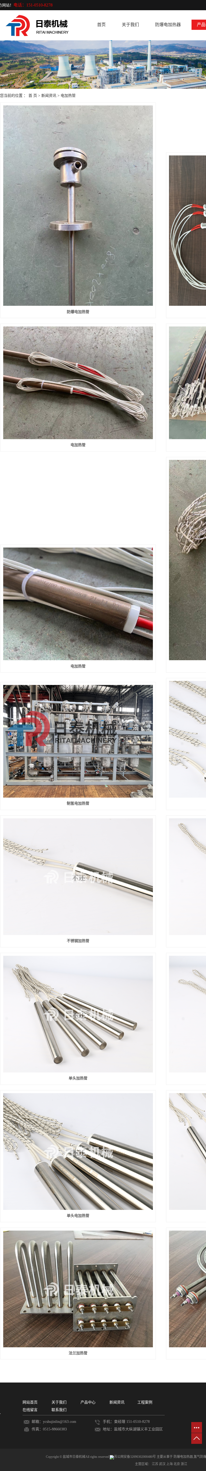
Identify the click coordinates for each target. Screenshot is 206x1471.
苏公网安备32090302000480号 (135, 1457)
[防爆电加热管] (78, 205)
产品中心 (87, 1402)
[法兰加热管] (78, 1289)
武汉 (162, 1464)
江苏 (155, 1464)
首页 (101, 24)
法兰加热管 (78, 1353)
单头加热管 (78, 1078)
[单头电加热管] (78, 1151)
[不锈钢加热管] (78, 876)
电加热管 (68, 96)
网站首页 (30, 1402)
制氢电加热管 (78, 803)
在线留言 (30, 1410)
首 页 (32, 96)
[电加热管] (78, 382)
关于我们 (130, 24)
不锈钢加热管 (78, 941)
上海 (170, 1464)
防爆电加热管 (78, 312)
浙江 (184, 1464)
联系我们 (59, 1410)
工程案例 (144, 1402)
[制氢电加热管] (78, 741)
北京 (177, 1464)
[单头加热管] (78, 1014)
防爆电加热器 (168, 24)
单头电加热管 (78, 1216)
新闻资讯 (48, 96)
